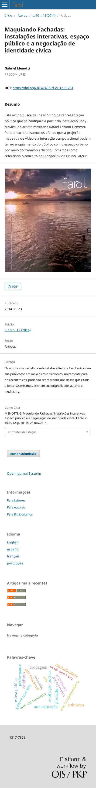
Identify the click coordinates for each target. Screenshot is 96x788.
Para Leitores (16, 500)
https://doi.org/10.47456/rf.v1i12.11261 (43, 88)
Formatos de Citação (22, 432)
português (15, 563)
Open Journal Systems (24, 473)
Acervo (22, 15)
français (13, 556)
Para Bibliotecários (20, 514)
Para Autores (16, 507)
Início (8, 15)
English (13, 542)
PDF (14, 286)
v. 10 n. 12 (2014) (44, 15)
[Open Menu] (4, 4)
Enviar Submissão (23, 454)
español (13, 549)
